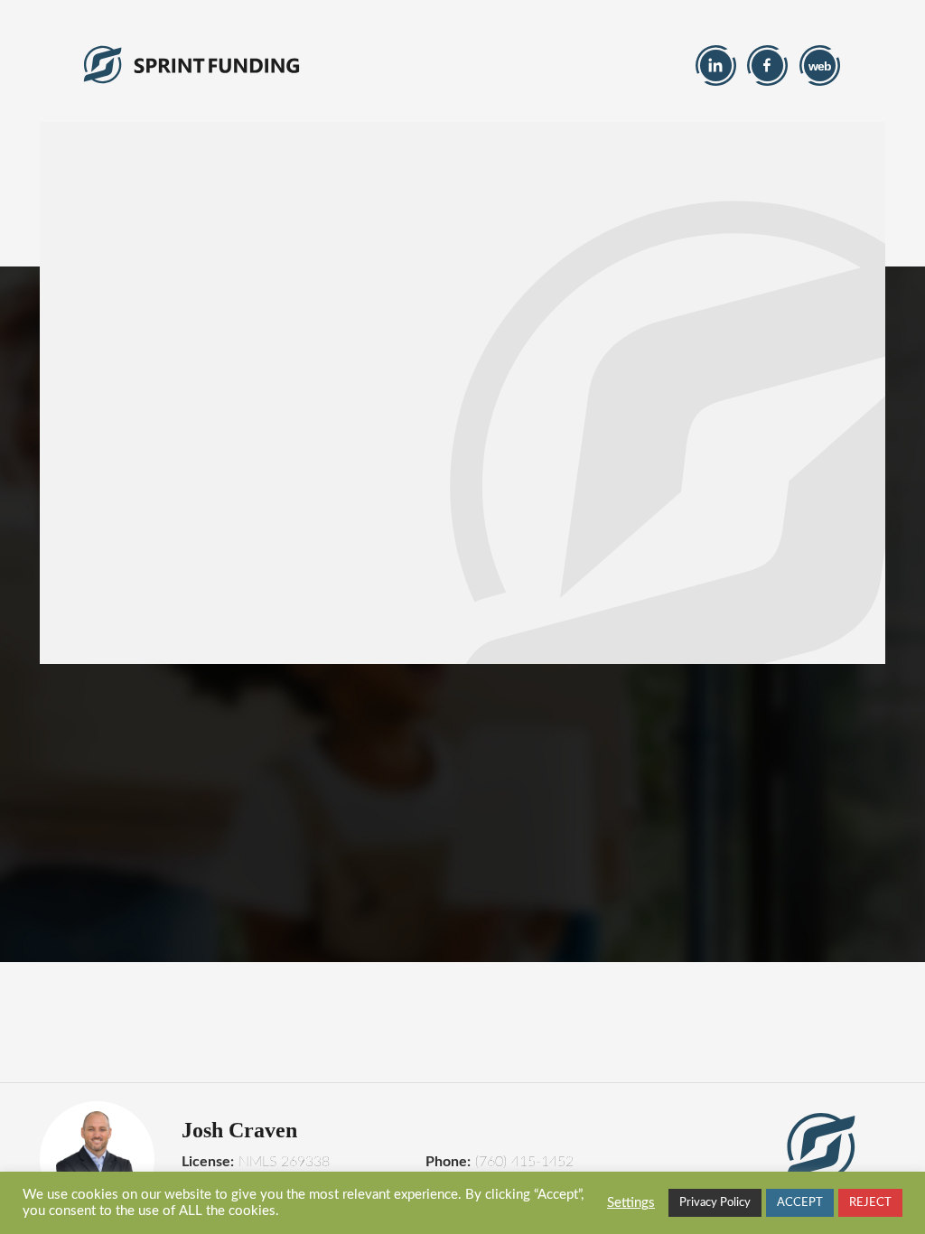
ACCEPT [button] (800, 1203)
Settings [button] (631, 1203)
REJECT (870, 1203)
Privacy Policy (715, 1203)
